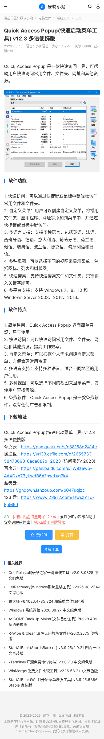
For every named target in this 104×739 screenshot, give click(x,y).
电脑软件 (44, 18)
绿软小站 (52, 6)
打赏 (67, 534)
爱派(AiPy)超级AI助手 (78, 516)
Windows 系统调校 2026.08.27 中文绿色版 (45, 610)
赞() (39, 534)
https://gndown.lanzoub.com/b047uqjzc (44, 490)
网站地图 (78, 715)
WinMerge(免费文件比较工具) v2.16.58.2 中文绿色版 (53, 670)
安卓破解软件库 (17, 522)
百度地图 (64, 715)
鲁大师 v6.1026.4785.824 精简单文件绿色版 (46, 601)
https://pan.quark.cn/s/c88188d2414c (59, 446)
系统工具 (63, 18)
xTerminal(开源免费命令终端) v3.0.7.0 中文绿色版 (51, 662)
